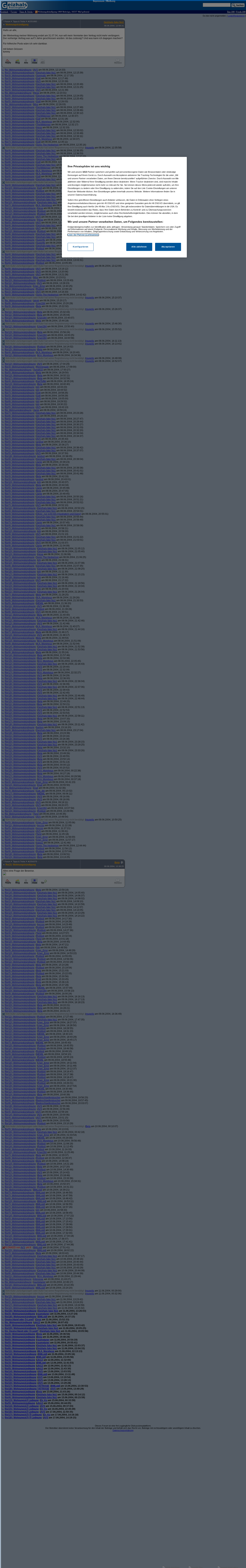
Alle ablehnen (139, 247)
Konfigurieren (80, 247)
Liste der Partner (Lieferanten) (83, 235)
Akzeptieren (168, 247)
